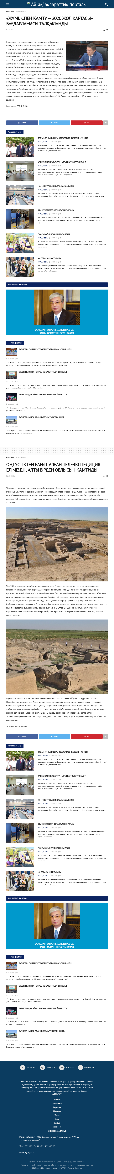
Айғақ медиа (43, 142)
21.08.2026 (53, 262)
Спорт (57, 1119)
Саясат (57, 1099)
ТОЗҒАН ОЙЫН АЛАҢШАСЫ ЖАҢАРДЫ (54, 234)
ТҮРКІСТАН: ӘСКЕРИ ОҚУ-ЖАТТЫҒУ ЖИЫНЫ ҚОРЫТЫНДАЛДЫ (45, 349)
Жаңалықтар (21, 11)
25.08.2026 (53, 214)
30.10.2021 (11, 359)
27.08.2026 (53, 166)
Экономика (57, 1103)
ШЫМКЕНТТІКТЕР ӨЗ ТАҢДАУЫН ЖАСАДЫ (56, 210)
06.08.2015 (10, 476)
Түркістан (57, 1107)
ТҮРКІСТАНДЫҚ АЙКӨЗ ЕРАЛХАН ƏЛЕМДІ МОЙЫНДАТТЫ (43, 394)
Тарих (57, 1115)
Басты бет (10, 11)
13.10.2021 (11, 381)
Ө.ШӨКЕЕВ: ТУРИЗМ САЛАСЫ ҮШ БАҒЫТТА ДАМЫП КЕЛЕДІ (43, 372)
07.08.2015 (10, 30)
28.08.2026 (53, 142)
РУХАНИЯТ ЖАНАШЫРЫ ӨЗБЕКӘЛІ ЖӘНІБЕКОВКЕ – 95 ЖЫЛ (63, 138)
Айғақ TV (57, 1127)
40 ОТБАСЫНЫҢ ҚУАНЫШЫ (49, 258)
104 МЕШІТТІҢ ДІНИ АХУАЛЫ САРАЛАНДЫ (56, 186)
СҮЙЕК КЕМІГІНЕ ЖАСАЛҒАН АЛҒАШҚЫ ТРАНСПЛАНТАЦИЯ (62, 162)
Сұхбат (57, 1123)
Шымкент (57, 1111)
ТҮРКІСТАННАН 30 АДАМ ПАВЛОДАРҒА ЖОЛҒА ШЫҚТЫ (42, 417)
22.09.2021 (11, 404)
